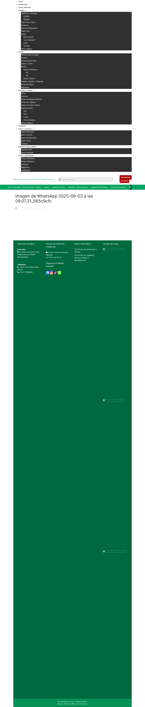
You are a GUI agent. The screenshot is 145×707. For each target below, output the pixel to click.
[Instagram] (51, 272)
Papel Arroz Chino (28, 22)
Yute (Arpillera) (29, 40)
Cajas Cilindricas (27, 132)
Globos (24, 67)
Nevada (26, 46)
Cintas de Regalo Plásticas (31, 99)
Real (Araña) (28, 37)
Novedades (23, 4)
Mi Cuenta (124, 181)
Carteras (24, 144)
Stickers (24, 58)
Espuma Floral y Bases (27, 147)
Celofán (26, 16)
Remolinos (25, 87)
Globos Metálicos (30, 70)
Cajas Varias (26, 141)
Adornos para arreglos (30, 55)
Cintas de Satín (27, 108)
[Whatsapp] (59, 272)
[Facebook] (48, 272)
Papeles (21, 10)
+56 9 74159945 (26, 272)
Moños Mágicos (27, 123)
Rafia (23, 93)
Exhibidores (25, 170)
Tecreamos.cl (82, 704)
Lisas (25, 43)
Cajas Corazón (26, 135)
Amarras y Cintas (25, 90)
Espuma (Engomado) (29, 28)
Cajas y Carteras (25, 129)
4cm (25, 114)
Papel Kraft (25, 31)
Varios (20, 52)
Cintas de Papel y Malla (30, 105)
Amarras (24, 96)
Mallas (23, 34)
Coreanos (25, 25)
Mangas (26, 19)
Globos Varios (28, 78)
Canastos (24, 164)
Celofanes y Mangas (29, 13)
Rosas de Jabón (27, 84)
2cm (25, 111)
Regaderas (25, 167)
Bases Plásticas (27, 153)
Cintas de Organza (28, 102)
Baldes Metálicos (27, 161)
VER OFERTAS (125, 177)
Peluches (22, 126)
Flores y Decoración (26, 156)
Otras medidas (29, 120)
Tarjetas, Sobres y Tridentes (32, 81)
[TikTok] (55, 272)
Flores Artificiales (28, 158)
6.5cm (25, 117)
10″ (27, 73)
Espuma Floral (26, 150)
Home (20, 1)
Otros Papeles (26, 49)
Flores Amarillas (24, 7)
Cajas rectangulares (29, 138)
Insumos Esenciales (28, 61)
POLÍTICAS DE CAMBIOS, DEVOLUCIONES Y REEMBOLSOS (84, 257)
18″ (27, 76)
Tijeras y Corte (27, 64)
